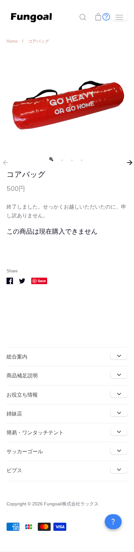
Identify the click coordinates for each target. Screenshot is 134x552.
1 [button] (50, 158)
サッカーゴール (25, 451)
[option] (67, 100)
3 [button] (70, 158)
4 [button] (80, 158)
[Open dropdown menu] (118, 355)
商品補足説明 (22, 375)
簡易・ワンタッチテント (35, 432)
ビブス (14, 470)
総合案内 (17, 356)
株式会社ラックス (80, 503)
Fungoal (52, 503)
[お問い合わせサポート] (106, 16)
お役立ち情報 (22, 395)
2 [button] (60, 158)
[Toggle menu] (119, 16)
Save (42, 280)
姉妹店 (14, 413)
